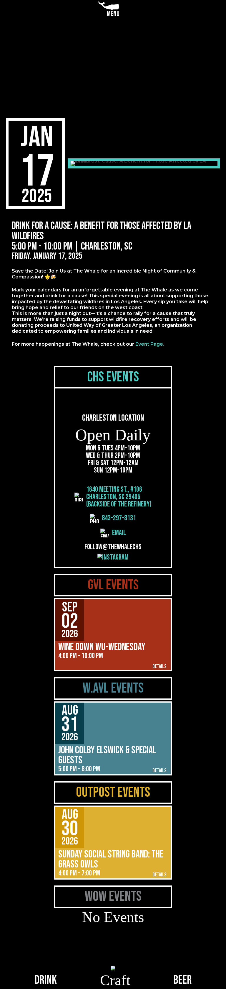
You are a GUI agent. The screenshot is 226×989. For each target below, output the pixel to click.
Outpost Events (113, 792)
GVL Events (113, 585)
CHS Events (113, 377)
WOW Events (113, 896)
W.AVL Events (113, 688)
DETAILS (159, 666)
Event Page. (149, 344)
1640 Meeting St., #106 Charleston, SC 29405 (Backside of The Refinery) (119, 497)
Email (119, 533)
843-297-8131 (119, 518)
